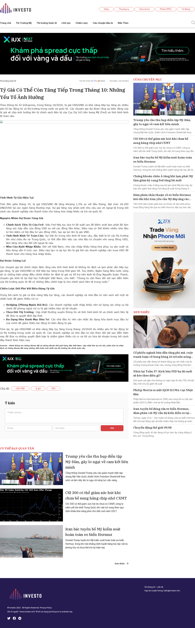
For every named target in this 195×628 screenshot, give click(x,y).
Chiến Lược (82, 23)
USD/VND (20, 388)
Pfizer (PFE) (165, 9)
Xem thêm (120, 563)
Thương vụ (124, 9)
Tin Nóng (185, 9)
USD (53, 388)
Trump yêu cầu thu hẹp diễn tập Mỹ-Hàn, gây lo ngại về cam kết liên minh (96, 462)
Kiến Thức (123, 23)
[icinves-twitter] (8, 618)
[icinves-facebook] (14, 618)
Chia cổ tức (144, 9)
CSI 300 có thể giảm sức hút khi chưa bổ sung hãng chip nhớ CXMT (96, 495)
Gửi (112, 428)
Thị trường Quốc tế (47, 23)
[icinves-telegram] (19, 618)
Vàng (106, 9)
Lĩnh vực (66, 23)
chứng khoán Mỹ (15, 348)
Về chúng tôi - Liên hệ (153, 587)
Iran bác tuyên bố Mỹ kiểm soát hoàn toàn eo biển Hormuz (92, 532)
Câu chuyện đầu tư (103, 23)
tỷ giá (38, 388)
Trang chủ (5, 23)
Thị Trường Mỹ (24, 23)
